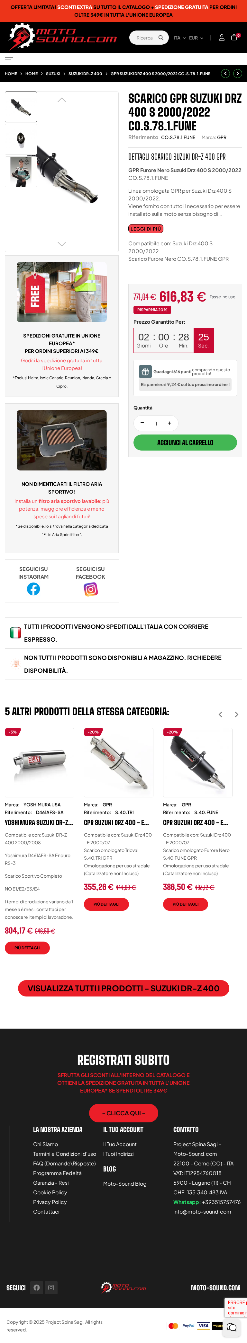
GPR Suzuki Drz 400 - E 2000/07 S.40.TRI (114, 822)
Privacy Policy (50, 1201)
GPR (221, 137)
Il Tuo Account (120, 1144)
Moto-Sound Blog (125, 1183)
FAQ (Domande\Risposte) (64, 1163)
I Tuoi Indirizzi (118, 1153)
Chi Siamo (45, 1144)
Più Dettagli (27, 947)
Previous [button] (220, 714)
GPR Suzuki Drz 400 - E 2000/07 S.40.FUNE (193, 822)
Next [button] (236, 714)
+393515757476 (221, 1201)
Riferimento (143, 137)
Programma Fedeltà (57, 1173)
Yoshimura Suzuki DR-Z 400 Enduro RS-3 (36, 822)
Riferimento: (18, 812)
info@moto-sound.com (202, 1211)
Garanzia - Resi (51, 1182)
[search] (161, 38)
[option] (39, 846)
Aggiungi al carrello (185, 442)
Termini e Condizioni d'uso (64, 1153)
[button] (123, 1113)
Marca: (209, 137)
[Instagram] (51, 1287)
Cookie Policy (50, 1192)
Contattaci (46, 1211)
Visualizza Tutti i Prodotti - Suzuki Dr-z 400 (124, 988)
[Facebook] (36, 1287)
